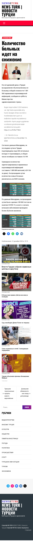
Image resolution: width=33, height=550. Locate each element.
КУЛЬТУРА (5, 429)
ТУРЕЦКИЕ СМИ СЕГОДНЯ (10, 462)
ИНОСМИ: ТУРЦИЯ (8, 425)
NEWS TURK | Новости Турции (12, 10)
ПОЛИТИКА (6, 448)
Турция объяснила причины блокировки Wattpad (15, 377)
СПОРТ (4, 457)
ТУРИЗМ (4, 466)
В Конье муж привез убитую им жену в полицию (15, 296)
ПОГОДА (4, 443)
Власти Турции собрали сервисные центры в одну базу (16, 268)
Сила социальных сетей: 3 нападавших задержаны (15, 349)
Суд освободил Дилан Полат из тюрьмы (15, 323)
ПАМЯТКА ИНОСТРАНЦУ (10, 438)
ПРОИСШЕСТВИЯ (7, 37)
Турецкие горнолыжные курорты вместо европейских (9, 393)
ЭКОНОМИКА (6, 471)
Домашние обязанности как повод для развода (24, 392)
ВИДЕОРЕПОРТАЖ (8, 420)
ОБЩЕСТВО (5, 434)
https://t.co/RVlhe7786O (12, 130)
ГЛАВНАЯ (28, 530)
